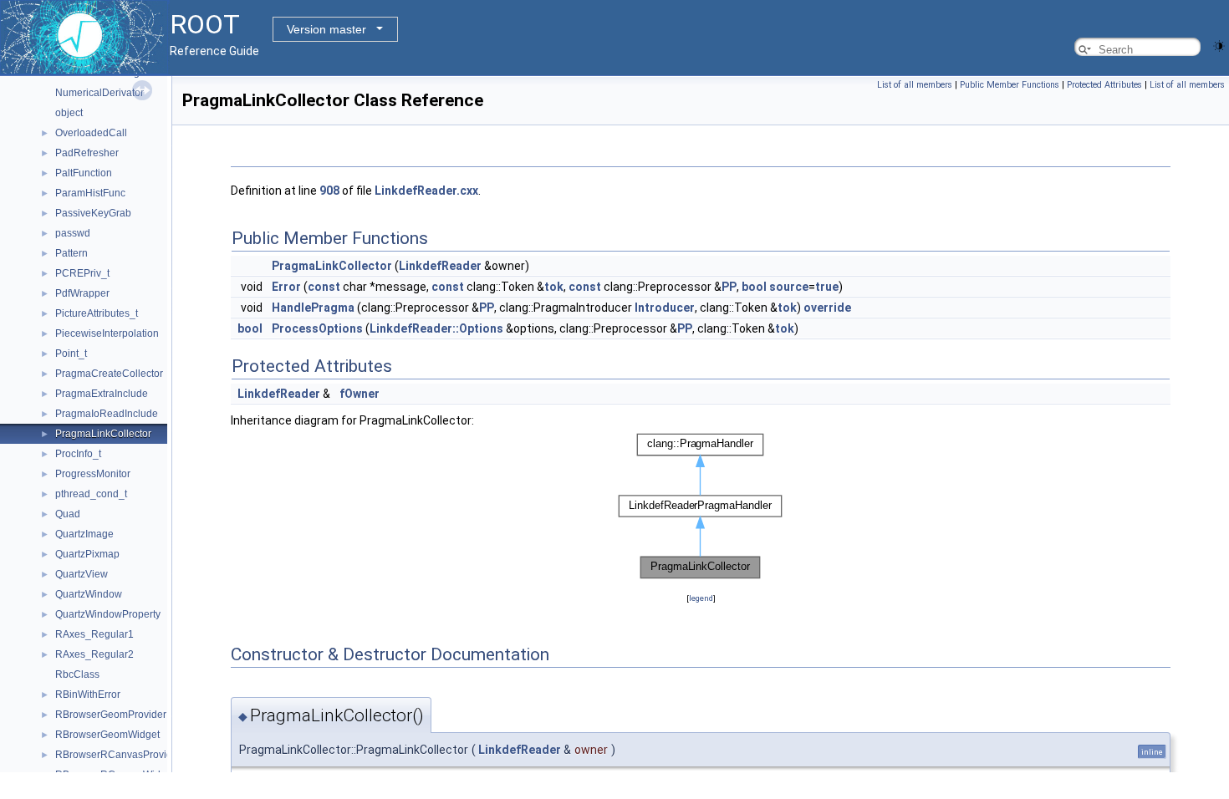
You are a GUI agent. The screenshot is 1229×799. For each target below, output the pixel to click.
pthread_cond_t (91, 494)
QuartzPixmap (87, 554)
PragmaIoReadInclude (106, 414)
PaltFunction (83, 173)
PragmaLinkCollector (103, 434)
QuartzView (81, 574)
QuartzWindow (88, 594)
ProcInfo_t (78, 454)
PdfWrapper (82, 293)
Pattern (71, 253)
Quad (67, 514)
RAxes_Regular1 (94, 634)
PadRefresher (87, 153)
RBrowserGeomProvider (110, 714)
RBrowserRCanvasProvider (118, 755)
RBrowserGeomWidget (107, 734)
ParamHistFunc (90, 193)
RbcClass (77, 674)
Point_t (71, 353)
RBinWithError (87, 694)
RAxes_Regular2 (94, 654)
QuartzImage (84, 534)
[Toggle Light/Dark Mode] (1219, 45)
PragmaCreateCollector (109, 373)
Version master (326, 29)
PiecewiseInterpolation (107, 333)
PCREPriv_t (82, 273)
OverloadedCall (91, 133)
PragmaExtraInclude (101, 394)
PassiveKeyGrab (93, 213)
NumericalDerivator (99, 93)
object (69, 113)
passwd (72, 233)
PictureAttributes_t (96, 313)
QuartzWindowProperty (108, 614)
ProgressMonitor (92, 474)
